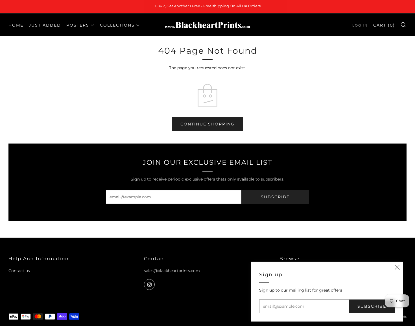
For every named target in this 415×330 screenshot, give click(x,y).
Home (15, 25)
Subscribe (275, 196)
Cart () (384, 25)
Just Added (45, 25)
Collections (117, 25)
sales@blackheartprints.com (172, 270)
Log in (360, 25)
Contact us (19, 270)
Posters (77, 25)
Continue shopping (207, 124)
